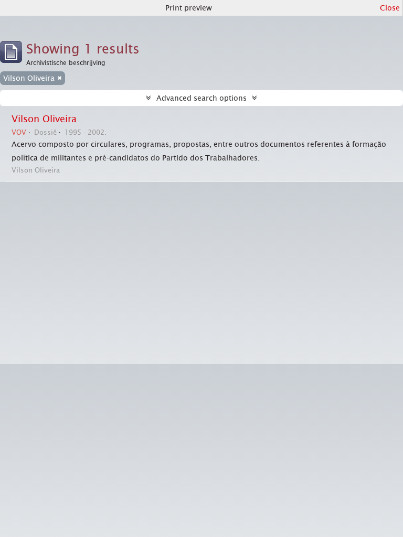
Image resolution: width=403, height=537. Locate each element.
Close (390, 8)
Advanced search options (201, 98)
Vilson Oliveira (44, 119)
